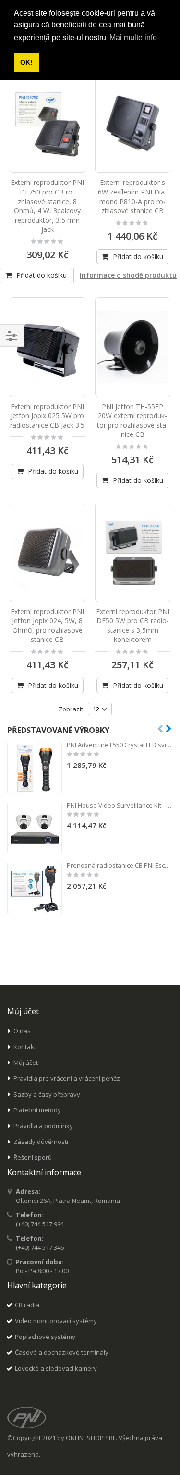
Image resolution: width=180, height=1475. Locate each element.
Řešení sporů (32, 1157)
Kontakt (24, 1046)
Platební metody (37, 1110)
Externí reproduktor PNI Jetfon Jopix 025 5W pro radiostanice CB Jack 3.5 (47, 416)
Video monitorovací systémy (56, 1320)
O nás (22, 1031)
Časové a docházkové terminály (61, 1352)
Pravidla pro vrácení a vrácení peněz (66, 1078)
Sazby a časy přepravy (46, 1094)
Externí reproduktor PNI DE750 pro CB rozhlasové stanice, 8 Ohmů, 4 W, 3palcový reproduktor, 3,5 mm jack (47, 206)
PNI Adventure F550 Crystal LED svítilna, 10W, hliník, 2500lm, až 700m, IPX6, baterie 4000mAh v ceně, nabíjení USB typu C (120, 745)
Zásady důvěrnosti (40, 1141)
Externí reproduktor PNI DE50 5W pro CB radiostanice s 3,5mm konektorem (132, 625)
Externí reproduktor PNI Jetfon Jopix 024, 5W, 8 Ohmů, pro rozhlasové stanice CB (47, 625)
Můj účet (25, 1062)
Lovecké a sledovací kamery (56, 1368)
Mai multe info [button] (133, 38)
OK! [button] (26, 62)
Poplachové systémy (45, 1336)
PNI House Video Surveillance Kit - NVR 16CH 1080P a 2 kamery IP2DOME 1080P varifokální (120, 805)
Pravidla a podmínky (43, 1125)
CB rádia (27, 1305)
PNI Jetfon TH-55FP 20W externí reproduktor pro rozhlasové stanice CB (132, 420)
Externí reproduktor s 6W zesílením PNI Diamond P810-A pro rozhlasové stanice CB (132, 196)
